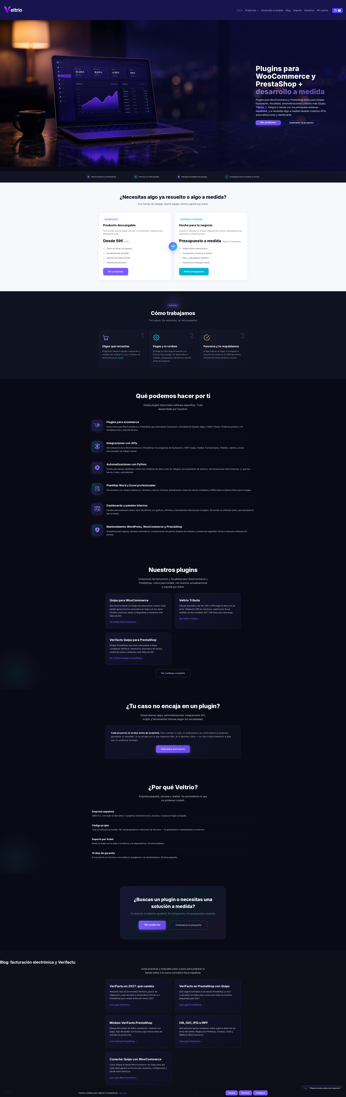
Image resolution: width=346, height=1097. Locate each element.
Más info (123, 1093)
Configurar (260, 1093)
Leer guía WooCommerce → (124, 1077)
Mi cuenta (322, 10)
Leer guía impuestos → (191, 1041)
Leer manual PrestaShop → (123, 1041)
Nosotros (309, 10)
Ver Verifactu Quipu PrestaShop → (127, 658)
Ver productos (268, 122)
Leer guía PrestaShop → (191, 1004)
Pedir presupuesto (194, 271)
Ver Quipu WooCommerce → (124, 622)
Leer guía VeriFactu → (121, 1004)
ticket (120, 357)
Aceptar (231, 1093)
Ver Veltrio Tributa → (189, 618)
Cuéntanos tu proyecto (301, 122)
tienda (124, 351)
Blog (288, 10)
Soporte (297, 10)
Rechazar (245, 1093)
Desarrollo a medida (272, 10)
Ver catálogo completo (173, 673)
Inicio (239, 10)
